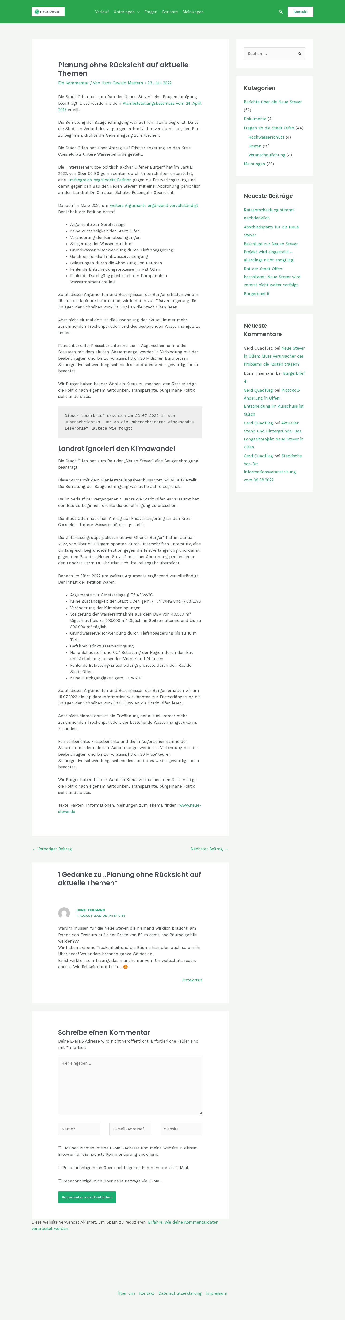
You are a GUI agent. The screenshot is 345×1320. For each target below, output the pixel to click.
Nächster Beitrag (209, 849)
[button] (137, 11)
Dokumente (255, 118)
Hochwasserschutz (266, 137)
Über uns (126, 1293)
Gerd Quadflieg (258, 390)
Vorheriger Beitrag (52, 849)
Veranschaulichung (267, 155)
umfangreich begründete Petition (99, 179)
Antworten (192, 980)
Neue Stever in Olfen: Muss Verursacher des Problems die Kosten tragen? (274, 356)
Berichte (170, 11)
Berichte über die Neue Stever (273, 102)
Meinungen (193, 11)
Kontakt (146, 1293)
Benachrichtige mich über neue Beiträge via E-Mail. (112, 1181)
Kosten (255, 146)
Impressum (216, 1293)
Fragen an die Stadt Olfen (269, 128)
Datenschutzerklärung (180, 1293)
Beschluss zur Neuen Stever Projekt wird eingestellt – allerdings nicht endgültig (271, 252)
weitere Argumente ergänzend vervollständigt (154, 205)
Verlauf (102, 11)
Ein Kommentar (73, 83)
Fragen (150, 11)
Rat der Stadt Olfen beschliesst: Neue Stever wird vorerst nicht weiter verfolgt (272, 276)
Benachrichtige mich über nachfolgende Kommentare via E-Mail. (126, 1167)
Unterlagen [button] (124, 11)
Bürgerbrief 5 (256, 293)
